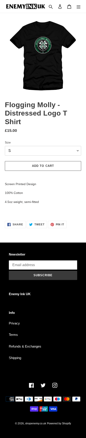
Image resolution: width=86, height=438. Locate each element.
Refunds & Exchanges (25, 346)
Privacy (14, 323)
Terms (13, 335)
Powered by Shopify (59, 423)
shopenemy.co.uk (35, 423)
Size (8, 142)
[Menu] (78, 6)
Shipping (15, 358)
